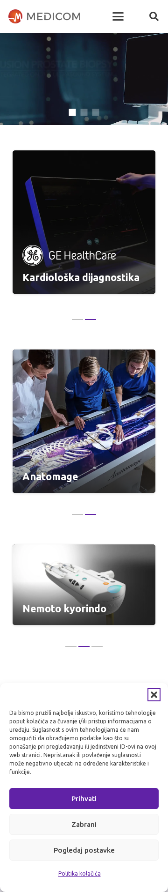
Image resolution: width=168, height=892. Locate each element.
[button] (154, 694)
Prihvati (84, 799)
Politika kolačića (79, 873)
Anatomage (50, 476)
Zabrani (84, 824)
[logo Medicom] (44, 16)
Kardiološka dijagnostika (81, 277)
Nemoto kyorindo (64, 608)
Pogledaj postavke (84, 850)
